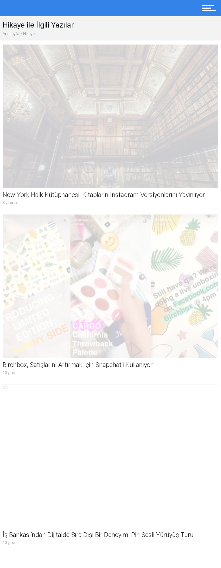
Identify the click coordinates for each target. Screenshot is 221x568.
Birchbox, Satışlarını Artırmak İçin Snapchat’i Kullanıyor (78, 365)
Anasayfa (11, 34)
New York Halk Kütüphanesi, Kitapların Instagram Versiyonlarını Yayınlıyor (104, 195)
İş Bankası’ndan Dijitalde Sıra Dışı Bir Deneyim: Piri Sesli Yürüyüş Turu (98, 535)
